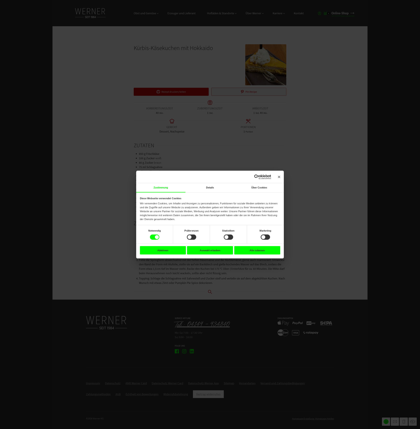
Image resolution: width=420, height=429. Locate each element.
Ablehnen (162, 250)
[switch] (191, 237)
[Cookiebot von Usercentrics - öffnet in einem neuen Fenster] (256, 176)
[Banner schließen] (279, 177)
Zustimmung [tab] (161, 187)
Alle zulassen (257, 250)
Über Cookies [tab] (259, 187)
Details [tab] (210, 187)
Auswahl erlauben (210, 250)
